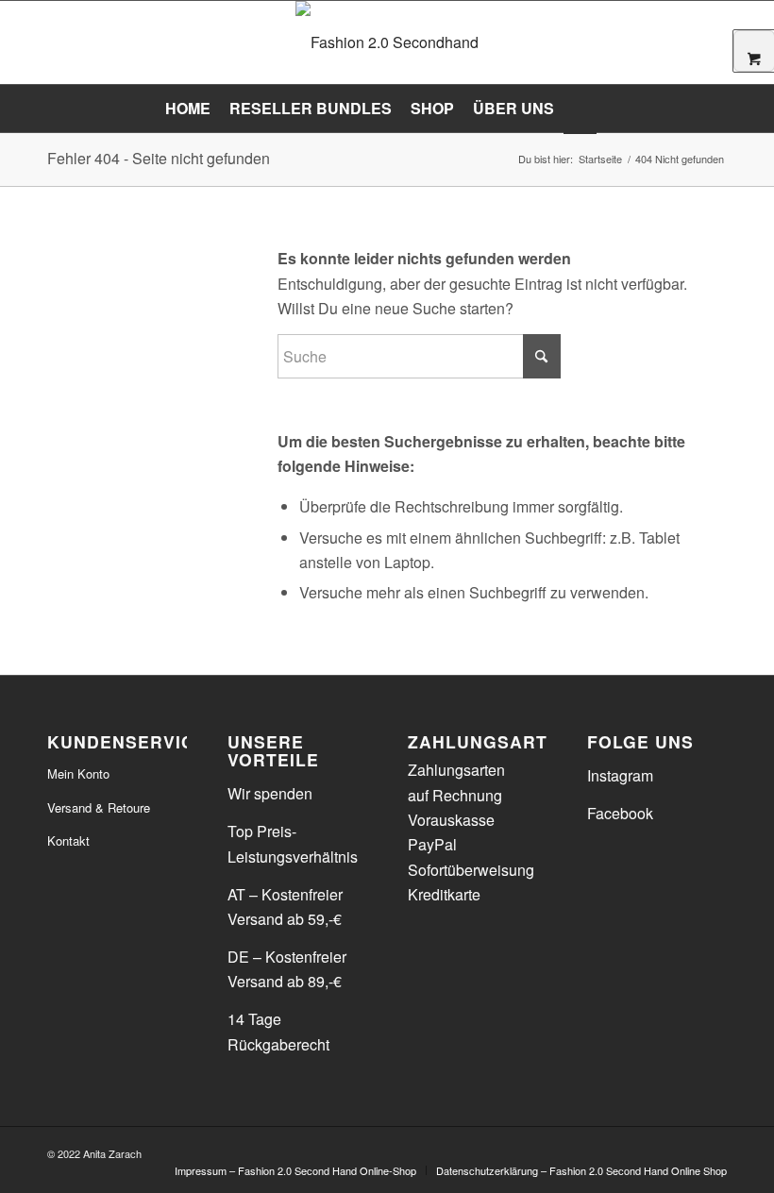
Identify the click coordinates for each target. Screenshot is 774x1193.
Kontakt (68, 840)
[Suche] (607, 108)
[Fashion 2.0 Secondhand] (387, 42)
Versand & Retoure (98, 807)
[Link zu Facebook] (684, 1150)
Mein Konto (78, 773)
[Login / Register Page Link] (580, 110)
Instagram (620, 775)
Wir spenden (269, 793)
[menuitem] (188, 108)
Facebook (620, 813)
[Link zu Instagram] (712, 1150)
